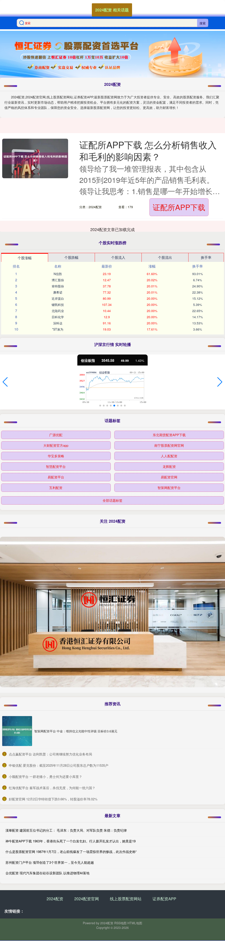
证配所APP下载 (179, 207)
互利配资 (55, 487)
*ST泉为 (57, 329)
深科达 (57, 323)
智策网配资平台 (169, 487)
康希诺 (57, 292)
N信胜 (58, 274)
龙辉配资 (169, 466)
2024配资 (55, 898)
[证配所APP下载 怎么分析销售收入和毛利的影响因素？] (35, 158)
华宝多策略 (56, 456)
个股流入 (118, 257)
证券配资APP (164, 898)
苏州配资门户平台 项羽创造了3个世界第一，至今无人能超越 (49, 862)
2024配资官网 (86, 898)
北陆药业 (58, 311)
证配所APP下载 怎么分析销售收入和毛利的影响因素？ (148, 150)
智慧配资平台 (56, 466)
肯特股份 (58, 286)
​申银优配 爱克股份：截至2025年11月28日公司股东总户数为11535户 (58, 765)
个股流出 (165, 257)
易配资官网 (169, 477)
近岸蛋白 (58, 298)
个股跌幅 (71, 257)
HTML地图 (134, 923)
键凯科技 (58, 304)
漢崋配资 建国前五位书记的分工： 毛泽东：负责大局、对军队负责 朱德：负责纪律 (66, 830)
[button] (5, 382)
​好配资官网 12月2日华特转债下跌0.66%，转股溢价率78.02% (53, 799)
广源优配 (55, 434)
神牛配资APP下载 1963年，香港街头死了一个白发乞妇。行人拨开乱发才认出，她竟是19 (70, 841)
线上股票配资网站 (126, 898)
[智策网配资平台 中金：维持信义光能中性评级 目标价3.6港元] (17, 731)
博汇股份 (58, 280)
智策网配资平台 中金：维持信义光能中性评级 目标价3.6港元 (75, 731)
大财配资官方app (55, 445)
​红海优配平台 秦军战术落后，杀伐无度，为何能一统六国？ (52, 787)
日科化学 (58, 317)
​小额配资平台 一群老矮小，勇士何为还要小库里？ (45, 776)
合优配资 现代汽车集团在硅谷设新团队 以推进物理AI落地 (47, 873)
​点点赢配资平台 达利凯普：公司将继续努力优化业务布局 (50, 754)
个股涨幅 (25, 257)
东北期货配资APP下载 (169, 434)
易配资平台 (56, 477)
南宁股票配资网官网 (169, 445)
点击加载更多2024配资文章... (112, 229)
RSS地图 (120, 923)
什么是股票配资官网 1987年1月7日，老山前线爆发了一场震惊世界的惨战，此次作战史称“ (71, 851)
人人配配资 (169, 456)
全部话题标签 (112, 500)
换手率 (206, 257)
